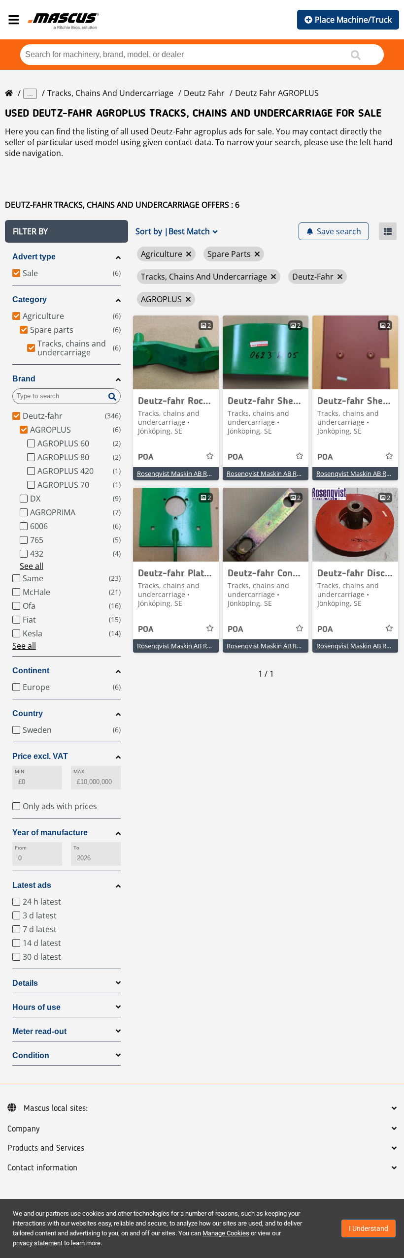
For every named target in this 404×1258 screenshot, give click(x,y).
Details (25, 983)
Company (23, 1129)
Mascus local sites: (56, 1108)
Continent (30, 670)
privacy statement (38, 1243)
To (76, 847)
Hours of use (36, 1007)
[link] (176, 352)
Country (27, 713)
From (21, 847)
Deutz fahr (204, 93)
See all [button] (31, 566)
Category (29, 299)
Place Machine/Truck (353, 19)
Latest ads (31, 885)
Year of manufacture (50, 832)
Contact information (42, 1168)
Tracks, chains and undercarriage (110, 93)
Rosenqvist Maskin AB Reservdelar (187, 473)
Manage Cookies (225, 1233)
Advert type (34, 256)
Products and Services (45, 1148)
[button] (66, 231)
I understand (368, 1228)
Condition (30, 1055)
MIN (19, 771)
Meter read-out (39, 1031)
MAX (78, 771)
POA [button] (146, 457)
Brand (23, 379)
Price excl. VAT (40, 756)
